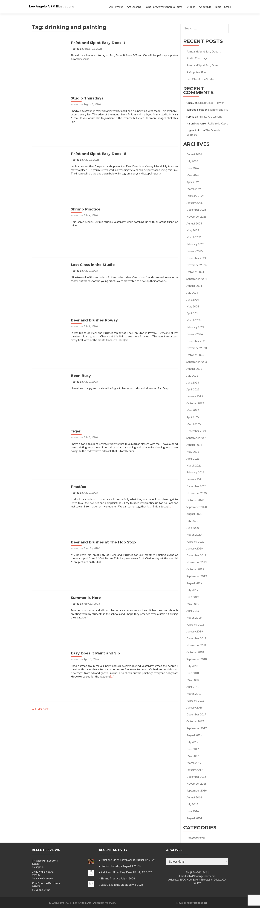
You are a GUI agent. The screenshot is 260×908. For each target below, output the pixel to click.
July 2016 (192, 804)
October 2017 (195, 721)
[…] (170, 506)
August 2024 (194, 285)
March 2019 (193, 617)
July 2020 (192, 520)
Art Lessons (134, 6)
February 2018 (195, 700)
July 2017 (192, 742)
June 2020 (192, 527)
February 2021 (195, 472)
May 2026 (192, 175)
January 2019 (194, 631)
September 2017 (196, 728)
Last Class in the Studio (93, 265)
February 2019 (195, 624)
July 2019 (192, 590)
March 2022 (193, 424)
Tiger (75, 431)
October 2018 (195, 652)
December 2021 (196, 430)
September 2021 (196, 437)
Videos (191, 6)
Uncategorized (195, 837)
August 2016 (194, 797)
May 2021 (192, 451)
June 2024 (192, 299)
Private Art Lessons (210, 116)
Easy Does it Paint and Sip (95, 653)
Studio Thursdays (87, 98)
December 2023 (196, 341)
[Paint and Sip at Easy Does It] (49, 58)
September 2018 (196, 659)
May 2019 (192, 603)
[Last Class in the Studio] (49, 280)
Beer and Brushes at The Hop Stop (103, 542)
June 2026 (192, 168)
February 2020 (195, 541)
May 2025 (192, 230)
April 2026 (192, 182)
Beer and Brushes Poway (94, 320)
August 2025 (194, 223)
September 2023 (196, 361)
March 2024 (193, 320)
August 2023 (194, 368)
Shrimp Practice (85, 209)
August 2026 (194, 154)
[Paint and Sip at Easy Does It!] (49, 169)
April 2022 (192, 417)
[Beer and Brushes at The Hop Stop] (49, 557)
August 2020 (194, 513)
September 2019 (196, 576)
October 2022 (195, 403)
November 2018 (196, 645)
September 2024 (196, 278)
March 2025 (193, 237)
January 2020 (194, 548)
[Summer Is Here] (49, 613)
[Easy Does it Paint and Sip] (49, 668)
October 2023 (195, 354)
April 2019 (192, 610)
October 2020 (195, 500)
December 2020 (196, 486)
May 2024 (192, 306)
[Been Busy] (49, 391)
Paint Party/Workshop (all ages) (164, 6)
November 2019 (196, 562)
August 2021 (194, 444)
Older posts (41, 708)
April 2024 (192, 313)
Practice (78, 487)
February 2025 (195, 244)
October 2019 (195, 569)
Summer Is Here (86, 598)
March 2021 (193, 465)
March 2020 (193, 534)
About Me (205, 6)
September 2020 (196, 507)
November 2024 (196, 264)
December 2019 (196, 555)
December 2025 (196, 209)
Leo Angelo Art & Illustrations (51, 6)
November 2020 (196, 493)
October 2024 (195, 271)
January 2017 (194, 769)
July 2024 (192, 292)
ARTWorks (116, 6)
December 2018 (196, 638)
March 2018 (193, 693)
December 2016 (196, 776)
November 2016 (196, 783)
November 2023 (196, 347)
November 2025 (196, 216)
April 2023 (192, 389)
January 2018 (194, 707)
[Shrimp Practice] (49, 224)
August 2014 (194, 818)
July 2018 (192, 666)
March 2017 (193, 762)
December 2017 (196, 714)
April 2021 (192, 458)
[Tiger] (49, 446)
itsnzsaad (200, 902)
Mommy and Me (218, 109)
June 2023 (192, 382)
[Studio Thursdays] (49, 113)
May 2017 (192, 755)
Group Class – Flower (211, 102)
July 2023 (192, 375)
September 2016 (196, 790)
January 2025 (194, 251)
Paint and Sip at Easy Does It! (98, 154)
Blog (218, 6)
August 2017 (194, 735)
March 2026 (193, 188)
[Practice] (49, 502)
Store (227, 6)
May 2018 (192, 679)
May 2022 (192, 410)
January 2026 (194, 202)
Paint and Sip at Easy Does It (98, 43)
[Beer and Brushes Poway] (49, 335)
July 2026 (192, 161)
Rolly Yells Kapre (218, 123)
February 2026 (195, 195)
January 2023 (194, 396)
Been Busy (81, 376)
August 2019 (194, 583)
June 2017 (192, 749)
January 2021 (194, 479)
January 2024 (194, 334)
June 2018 (192, 672)
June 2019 (192, 596)
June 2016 (192, 811)
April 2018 (192, 686)
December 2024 (196, 258)
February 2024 (195, 327)
